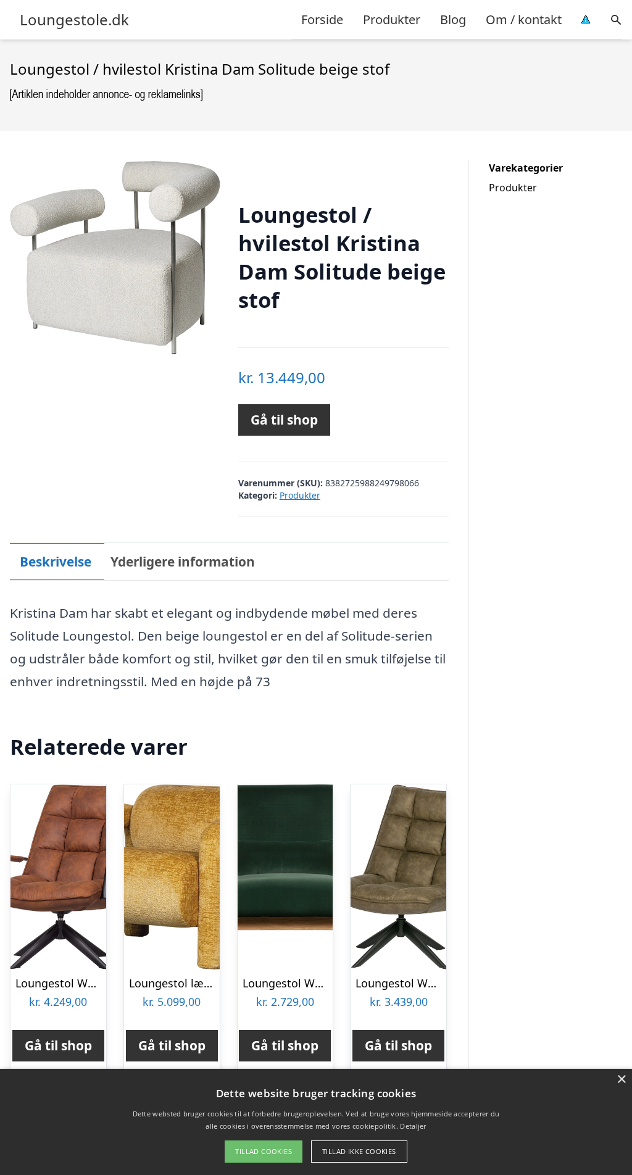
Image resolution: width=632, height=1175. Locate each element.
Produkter (391, 19)
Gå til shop (284, 419)
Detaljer (413, 1126)
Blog (453, 19)
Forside (322, 19)
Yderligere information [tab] (182, 561)
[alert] (316, 1122)
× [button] (621, 1079)
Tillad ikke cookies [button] (359, 1151)
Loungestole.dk (74, 20)
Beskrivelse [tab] (55, 561)
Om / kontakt (524, 19)
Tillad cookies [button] (263, 1151)
